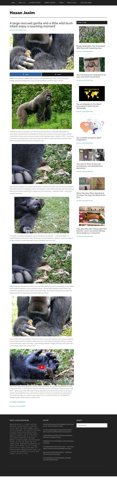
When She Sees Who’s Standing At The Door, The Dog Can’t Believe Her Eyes (90, 195)
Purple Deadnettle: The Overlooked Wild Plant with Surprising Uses (90, 47)
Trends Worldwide (21, 406)
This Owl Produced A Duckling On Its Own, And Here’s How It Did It (91, 76)
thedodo (14, 402)
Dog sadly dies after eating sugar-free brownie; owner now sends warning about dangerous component (91, 231)
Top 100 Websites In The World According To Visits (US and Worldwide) (88, 106)
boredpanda (21, 402)
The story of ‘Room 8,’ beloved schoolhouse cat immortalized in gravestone (89, 166)
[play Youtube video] (42, 367)
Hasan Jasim (22, 12)
